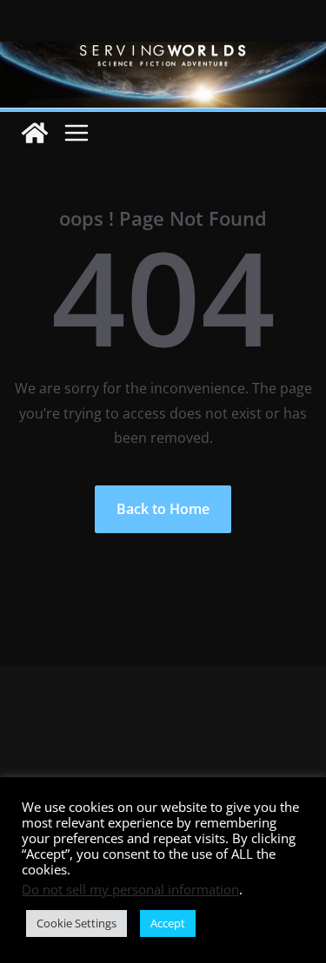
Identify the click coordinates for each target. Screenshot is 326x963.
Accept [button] (167, 923)
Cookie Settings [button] (76, 923)
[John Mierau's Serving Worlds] (163, 53)
